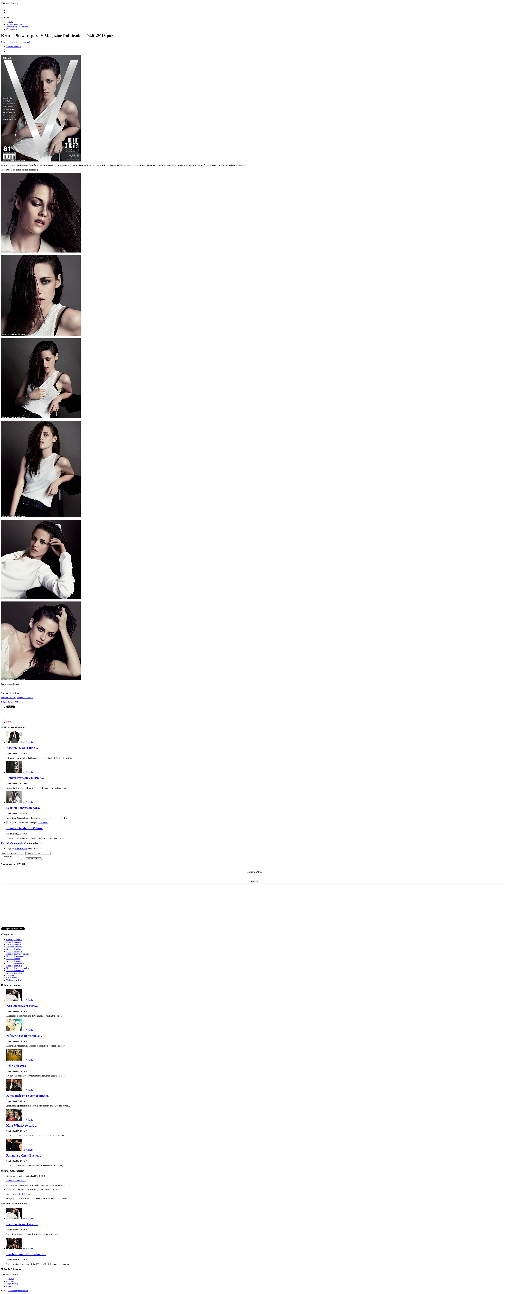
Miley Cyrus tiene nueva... (24, 1035)
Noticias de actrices (25, 697)
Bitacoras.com (21, 848)
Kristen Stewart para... (22, 1005)
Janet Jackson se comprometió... (28, 1095)
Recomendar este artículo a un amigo (16, 42)
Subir (8, 1286)
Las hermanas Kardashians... (18, 1194)
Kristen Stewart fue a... (22, 748)
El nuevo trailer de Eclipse (24, 828)
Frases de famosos (14, 947)
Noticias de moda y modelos (18, 968)
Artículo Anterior (13, 47)
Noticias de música (14, 966)
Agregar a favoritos (14, 24)
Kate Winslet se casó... (21, 1125)
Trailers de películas (14, 980)
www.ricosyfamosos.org (18, 1290)
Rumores (10, 975)
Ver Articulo (28, 742)
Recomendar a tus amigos (17, 27)
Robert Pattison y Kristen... (25, 778)
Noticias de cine (13, 958)
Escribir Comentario (12, 843)
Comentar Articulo (33, 859)
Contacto (10, 1281)
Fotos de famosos (13, 944)
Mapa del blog (12, 1284)
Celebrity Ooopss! (14, 939)
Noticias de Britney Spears (17, 954)
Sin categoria (11, 978)
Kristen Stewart (7, 702)
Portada (9, 22)
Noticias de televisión (15, 970)
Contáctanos (11, 29)
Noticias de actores (14, 949)
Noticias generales (14, 973)
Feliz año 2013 (16, 1065)
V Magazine (20, 702)
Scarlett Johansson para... (23, 808)
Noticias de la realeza (15, 963)
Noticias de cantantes (15, 956)
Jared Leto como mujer (16, 1180)
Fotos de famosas (8, 697)
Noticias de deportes (14, 961)
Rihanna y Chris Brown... (23, 1155)
